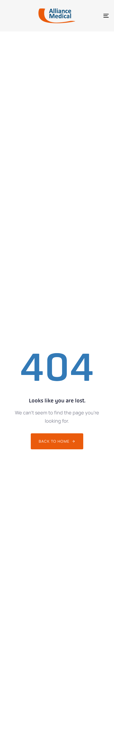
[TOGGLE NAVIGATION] (91, 15)
